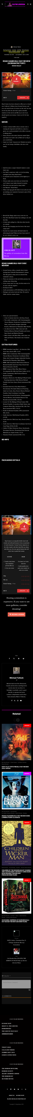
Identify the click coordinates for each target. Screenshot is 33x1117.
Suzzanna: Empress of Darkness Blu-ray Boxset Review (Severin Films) (16, 921)
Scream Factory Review (14, 51)
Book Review (5, 867)
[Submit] (23, 658)
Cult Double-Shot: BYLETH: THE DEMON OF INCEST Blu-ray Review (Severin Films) (16, 959)
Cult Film (19, 50)
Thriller (22, 51)
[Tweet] (14, 658)
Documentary (12, 867)
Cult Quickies (13, 811)
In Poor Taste (20, 1095)
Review (25, 813)
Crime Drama (13, 762)
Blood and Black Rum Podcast (16, 1099)
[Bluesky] (18, 1089)
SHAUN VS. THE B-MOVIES (10, 1026)
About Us (11, 1095)
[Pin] (18, 658)
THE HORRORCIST (7, 1076)
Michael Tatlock (17, 47)
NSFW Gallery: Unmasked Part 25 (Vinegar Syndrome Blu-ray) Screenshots (16, 941)
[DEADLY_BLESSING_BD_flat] (16, 790)
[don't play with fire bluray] (16, 742)
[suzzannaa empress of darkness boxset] (16, 896)
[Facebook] (7, 1089)
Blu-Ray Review (7, 50)
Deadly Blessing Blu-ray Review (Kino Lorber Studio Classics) (16, 816)
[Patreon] (11, 1089)
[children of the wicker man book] (16, 843)
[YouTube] (14, 1089)
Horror (17, 915)
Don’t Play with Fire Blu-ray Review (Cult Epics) (15, 767)
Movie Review (25, 50)
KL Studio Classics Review (8, 813)
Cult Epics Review (22, 762)
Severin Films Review (26, 867)
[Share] (9, 658)
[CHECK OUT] (16, 248)
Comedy (14, 50)
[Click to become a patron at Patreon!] (16, 617)
